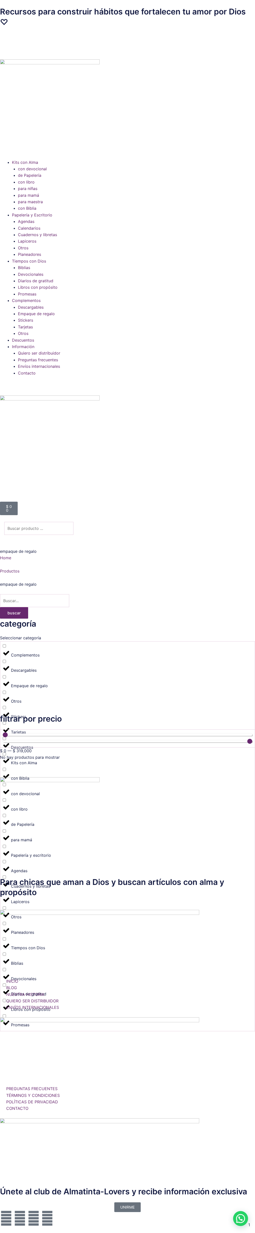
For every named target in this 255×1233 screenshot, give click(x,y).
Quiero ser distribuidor (39, 353)
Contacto (27, 373)
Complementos (26, 300)
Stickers (25, 320)
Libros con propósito (38, 287)
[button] (127, 42)
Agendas (26, 221)
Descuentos (23, 340)
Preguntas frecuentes (38, 359)
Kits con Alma (25, 162)
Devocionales (30, 274)
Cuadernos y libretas (37, 234)
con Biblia (27, 208)
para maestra (30, 201)
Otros (23, 247)
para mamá (28, 195)
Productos (9, 571)
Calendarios (29, 228)
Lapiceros (27, 241)
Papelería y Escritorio (32, 214)
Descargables (31, 307)
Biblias (24, 267)
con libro (26, 182)
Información (23, 346)
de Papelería (29, 175)
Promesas (27, 293)
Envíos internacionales (39, 366)
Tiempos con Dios (29, 261)
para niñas (27, 188)
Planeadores (29, 254)
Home (5, 557)
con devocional (32, 168)
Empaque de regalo (36, 313)
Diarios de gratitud (35, 280)
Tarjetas (25, 326)
